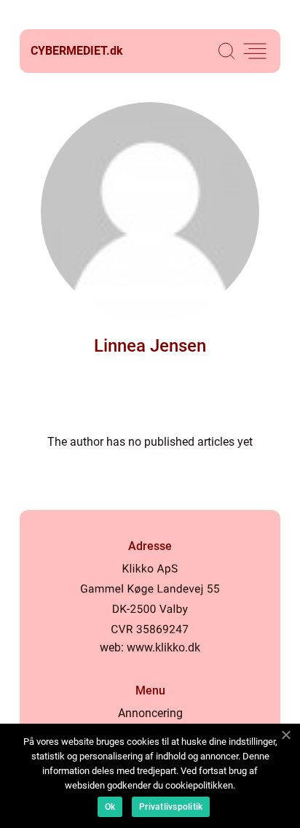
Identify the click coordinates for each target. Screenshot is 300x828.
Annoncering (150, 713)
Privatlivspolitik (170, 807)
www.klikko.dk (163, 647)
